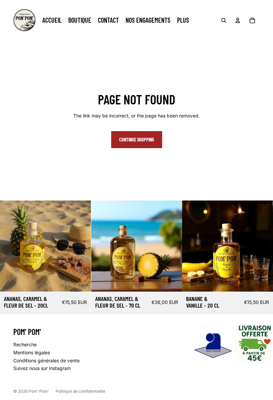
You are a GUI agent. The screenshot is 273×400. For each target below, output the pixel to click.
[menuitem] (52, 20)
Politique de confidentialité (80, 391)
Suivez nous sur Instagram (42, 368)
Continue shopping (136, 139)
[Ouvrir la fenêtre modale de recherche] (223, 20)
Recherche (25, 344)
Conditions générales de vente (46, 360)
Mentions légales (31, 352)
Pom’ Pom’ (39, 391)
